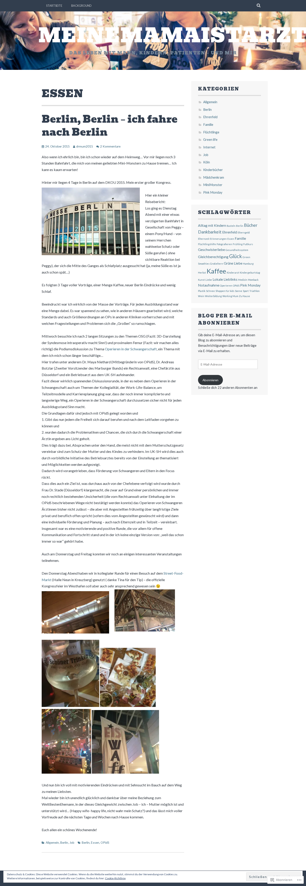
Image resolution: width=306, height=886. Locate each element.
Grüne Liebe (233, 263)
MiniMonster (212, 185)
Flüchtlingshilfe (207, 244)
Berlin (64, 842)
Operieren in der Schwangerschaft (131, 349)
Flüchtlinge (211, 132)
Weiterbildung (213, 296)
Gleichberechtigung (213, 257)
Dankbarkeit (210, 231)
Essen (95, 842)
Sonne (238, 290)
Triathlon (254, 290)
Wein (201, 296)
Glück (235, 256)
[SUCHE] (258, 5)
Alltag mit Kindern (212, 225)
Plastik (201, 290)
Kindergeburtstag (250, 272)
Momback (253, 279)
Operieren (226, 285)
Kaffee (216, 271)
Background (81, 5)
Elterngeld (244, 232)
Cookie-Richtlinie (115, 878)
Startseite (54, 5)
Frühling (238, 244)
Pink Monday (212, 192)
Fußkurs (248, 244)
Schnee (210, 290)
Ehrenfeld (210, 117)
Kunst (201, 279)
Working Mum (230, 296)
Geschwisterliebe (211, 249)
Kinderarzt (233, 272)
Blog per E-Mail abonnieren (225, 319)
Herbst (202, 272)
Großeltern (216, 263)
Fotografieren (224, 244)
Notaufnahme (208, 285)
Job (71, 842)
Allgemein (52, 842)
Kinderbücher (213, 170)
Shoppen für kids (224, 290)
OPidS (105, 842)
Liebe (208, 279)
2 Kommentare (110, 146)
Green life (210, 139)
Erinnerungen (218, 238)
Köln (206, 162)
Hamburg (248, 263)
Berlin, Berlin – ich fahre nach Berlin (109, 125)
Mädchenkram (213, 177)
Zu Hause (244, 296)
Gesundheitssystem (237, 249)
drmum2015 (84, 146)
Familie (208, 124)
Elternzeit (203, 238)
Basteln (231, 225)
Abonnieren (210, 380)
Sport (246, 290)
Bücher (250, 225)
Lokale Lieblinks (225, 279)
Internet (209, 147)
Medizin (242, 279)
